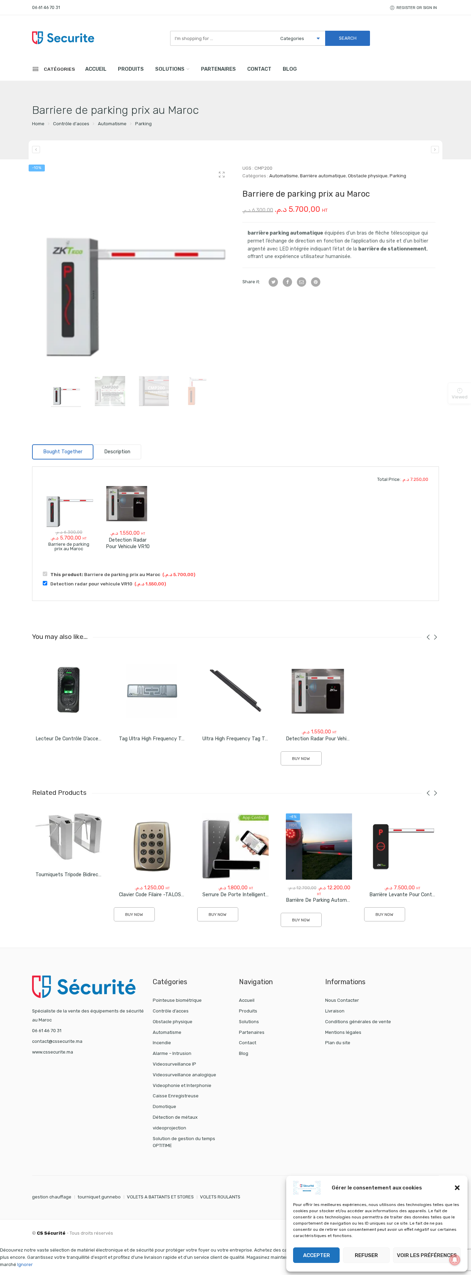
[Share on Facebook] (287, 282)
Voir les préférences (427, 1255)
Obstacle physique (368, 175)
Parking (143, 123)
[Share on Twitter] (273, 282)
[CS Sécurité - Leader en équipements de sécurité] (63, 38)
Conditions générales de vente (358, 1021)
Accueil (96, 69)
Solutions (169, 69)
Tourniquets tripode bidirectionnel (75, 875)
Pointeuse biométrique (177, 1000)
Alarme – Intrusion (172, 1053)
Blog (290, 69)
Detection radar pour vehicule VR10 (128, 543)
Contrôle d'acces (71, 123)
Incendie (162, 1042)
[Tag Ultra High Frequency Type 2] (152, 691)
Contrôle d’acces (171, 1011)
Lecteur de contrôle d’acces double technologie (91, 739)
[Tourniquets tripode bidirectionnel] (69, 836)
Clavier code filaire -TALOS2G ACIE (159, 895)
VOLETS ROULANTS (220, 1196)
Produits (131, 69)
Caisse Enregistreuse (176, 1095)
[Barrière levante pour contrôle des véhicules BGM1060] (402, 846)
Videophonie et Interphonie (182, 1085)
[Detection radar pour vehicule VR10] (128, 502)
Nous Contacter (342, 1000)
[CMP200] (132, 265)
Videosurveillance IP (174, 1064)
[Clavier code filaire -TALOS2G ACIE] (152, 846)
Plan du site (337, 1042)
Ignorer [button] (25, 1264)
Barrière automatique (323, 175)
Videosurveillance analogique (184, 1074)
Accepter (316, 1255)
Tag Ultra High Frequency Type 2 (156, 739)
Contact (259, 69)
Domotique (164, 1106)
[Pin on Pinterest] (315, 282)
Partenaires (218, 69)
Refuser (366, 1255)
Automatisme (112, 123)
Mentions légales (343, 1032)
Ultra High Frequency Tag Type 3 (240, 739)
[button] (457, 1187)
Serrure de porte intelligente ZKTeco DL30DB (255, 895)
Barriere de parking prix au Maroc (122, 574)
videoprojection (169, 1127)
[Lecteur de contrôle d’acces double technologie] (69, 691)
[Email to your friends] (301, 282)
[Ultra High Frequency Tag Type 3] (235, 691)
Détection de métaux (175, 1117)
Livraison (334, 1011)
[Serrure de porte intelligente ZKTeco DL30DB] (435, 149)
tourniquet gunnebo (99, 1196)
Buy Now (301, 758)
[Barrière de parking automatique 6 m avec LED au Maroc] (319, 846)
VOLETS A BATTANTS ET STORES (160, 1196)
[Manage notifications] (454, 1259)
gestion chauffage (51, 1196)
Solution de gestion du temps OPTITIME (184, 1142)
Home (38, 123)
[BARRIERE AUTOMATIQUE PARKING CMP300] (36, 149)
